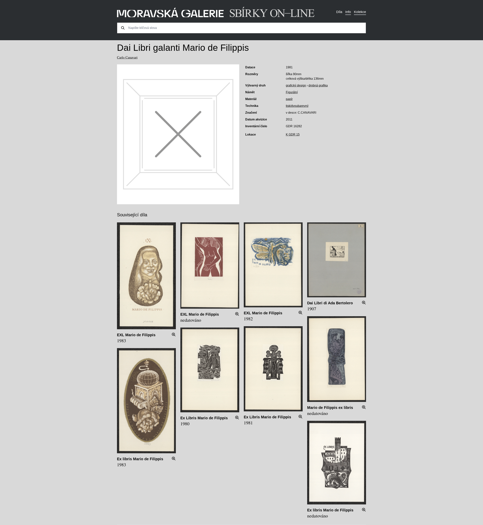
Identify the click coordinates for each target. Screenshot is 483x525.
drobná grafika (318, 85)
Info (348, 12)
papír (289, 99)
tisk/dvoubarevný (297, 105)
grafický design (296, 85)
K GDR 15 (293, 134)
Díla (339, 12)
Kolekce (360, 12)
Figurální (292, 92)
